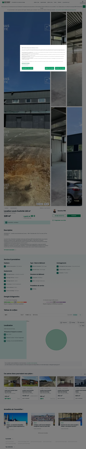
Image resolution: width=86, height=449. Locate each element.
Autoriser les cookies (60, 68)
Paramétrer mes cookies (27, 68)
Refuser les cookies (49, 68)
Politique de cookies (25, 63)
